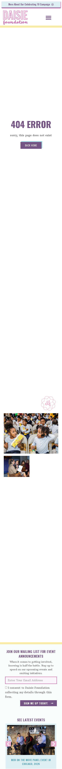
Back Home (31, 145)
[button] (48, 17)
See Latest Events (31, 719)
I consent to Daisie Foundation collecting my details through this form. (28, 692)
